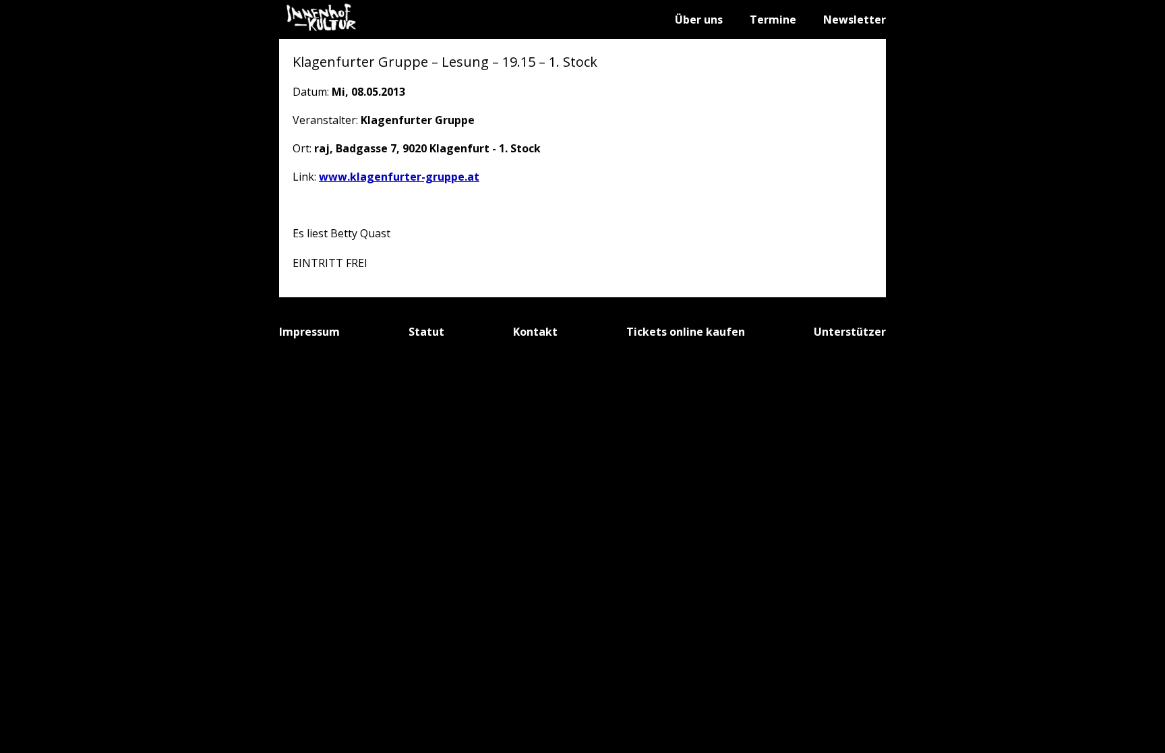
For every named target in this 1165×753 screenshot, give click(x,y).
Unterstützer (850, 331)
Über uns (699, 19)
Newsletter (854, 19)
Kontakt (535, 331)
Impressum (309, 331)
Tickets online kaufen (685, 331)
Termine (773, 19)
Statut (426, 331)
